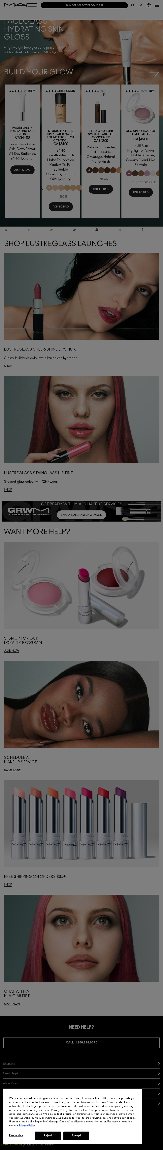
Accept (76, 1135)
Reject (48, 1135)
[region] (72, 1116)
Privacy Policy (27, 1125)
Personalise (16, 1135)
